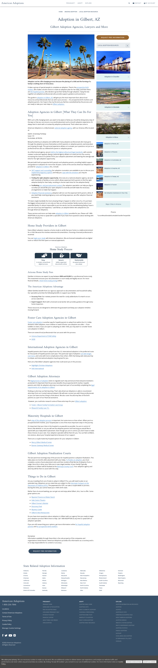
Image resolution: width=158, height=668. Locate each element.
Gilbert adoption (80, 401)
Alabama (26, 570)
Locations (5, 609)
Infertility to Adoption (86, 617)
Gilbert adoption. (59, 104)
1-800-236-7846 (9, 604)
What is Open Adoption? (86, 620)
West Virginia (122, 578)
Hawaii (44, 575)
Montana (63, 590)
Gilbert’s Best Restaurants (40, 513)
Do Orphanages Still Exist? (124, 638)
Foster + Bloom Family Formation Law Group (47, 405)
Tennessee (102, 585)
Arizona (25, 575)
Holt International (37, 369)
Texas (100, 588)
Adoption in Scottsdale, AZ (112, 160)
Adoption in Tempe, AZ (111, 176)
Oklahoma (102, 570)
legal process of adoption (39, 381)
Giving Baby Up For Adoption (51, 607)
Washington (121, 575)
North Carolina (84, 585)
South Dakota (103, 583)
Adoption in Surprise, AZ (112, 168)
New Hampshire (84, 575)
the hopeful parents (37, 92)
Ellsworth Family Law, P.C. (40, 408)
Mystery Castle (36, 510)
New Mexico (83, 580)
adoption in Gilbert (42, 167)
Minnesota (64, 583)
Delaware (26, 588)
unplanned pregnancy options (41, 173)
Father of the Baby (48, 615)
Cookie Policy (6, 624)
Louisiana (64, 570)
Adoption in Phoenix (110, 152)
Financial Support (48, 617)
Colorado (26, 583)
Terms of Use (6, 617)
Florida (44, 570)
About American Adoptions (124, 617)
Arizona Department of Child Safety (43, 336)
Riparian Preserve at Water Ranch (43, 497)
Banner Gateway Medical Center (42, 445)
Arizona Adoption (71, 12)
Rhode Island (102, 578)
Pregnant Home (47, 604)
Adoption (118, 607)
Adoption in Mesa (112, 137)
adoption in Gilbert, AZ (45, 98)
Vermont (120, 570)
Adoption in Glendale (112, 107)
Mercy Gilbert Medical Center (41, 442)
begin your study (39, 238)
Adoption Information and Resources (127, 604)
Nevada (82, 573)
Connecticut (26, 585)
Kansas (44, 588)
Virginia (120, 573)
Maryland (64, 575)
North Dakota (84, 588)
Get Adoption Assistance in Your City (115, 193)
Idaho (44, 578)
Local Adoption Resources (88, 12)
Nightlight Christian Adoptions (41, 365)
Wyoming (120, 583)
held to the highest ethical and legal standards (67, 152)
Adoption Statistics (122, 628)
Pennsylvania (103, 575)
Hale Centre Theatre (38, 500)
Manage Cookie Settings (11, 628)
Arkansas (26, 578)
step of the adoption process (41, 420)
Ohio (81, 590)
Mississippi (64, 585)
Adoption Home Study (85, 615)
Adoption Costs (84, 607)
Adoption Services (121, 620)
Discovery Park (36, 506)
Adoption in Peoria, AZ (111, 144)
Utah (100, 590)
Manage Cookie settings (134, 662)
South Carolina (103, 580)
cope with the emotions (70, 173)
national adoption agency (63, 128)
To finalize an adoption (74, 460)
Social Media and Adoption (124, 636)
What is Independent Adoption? (125, 625)
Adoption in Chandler (112, 77)
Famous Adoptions (121, 630)
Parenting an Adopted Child (124, 615)
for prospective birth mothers (47, 527)
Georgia (44, 573)
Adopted (118, 609)
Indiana (44, 583)
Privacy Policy (7, 620)
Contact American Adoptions (12, 613)
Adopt (80, 3)
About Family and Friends (50, 620)
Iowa (43, 585)
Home (61, 12)
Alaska (25, 573)
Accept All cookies (149, 662)
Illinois (44, 580)
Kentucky (44, 590)
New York (83, 583)
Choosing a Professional (86, 612)
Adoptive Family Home (85, 604)
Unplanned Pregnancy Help (51, 612)
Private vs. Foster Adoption (124, 623)
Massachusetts (65, 578)
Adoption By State (121, 612)
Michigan (63, 580)
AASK (33, 339)
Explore (88, 3)
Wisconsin (121, 580)
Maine (63, 573)
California (26, 580)
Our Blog (118, 641)
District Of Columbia (29, 590)
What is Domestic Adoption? (87, 609)
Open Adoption (47, 623)
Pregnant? (70, 3)
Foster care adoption (35, 322)
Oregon (101, 573)
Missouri (63, 588)
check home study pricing (48, 281)
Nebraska (83, 570)
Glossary (118, 633)
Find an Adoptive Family (50, 609)
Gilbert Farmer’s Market (39, 503)
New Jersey (83, 578)
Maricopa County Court (65, 466)
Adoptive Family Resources (87, 623)
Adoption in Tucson (110, 184)
